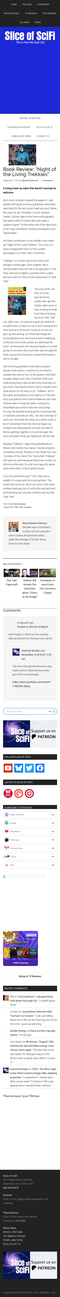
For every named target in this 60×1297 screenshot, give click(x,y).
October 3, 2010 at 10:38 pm (32, 626)
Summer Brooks (31, 650)
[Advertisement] (30, 78)
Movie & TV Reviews (30, 976)
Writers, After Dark (12, 1232)
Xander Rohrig (18, 1030)
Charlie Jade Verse (13, 1240)
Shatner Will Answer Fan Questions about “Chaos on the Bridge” (30, 588)
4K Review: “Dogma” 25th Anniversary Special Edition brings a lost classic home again (32, 1045)
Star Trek (19, 507)
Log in (54, 1292)
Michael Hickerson (30, 180)
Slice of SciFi (30, 37)
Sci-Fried (20, 1220)
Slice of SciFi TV (12, 1244)
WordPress (44, 1292)
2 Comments (47, 180)
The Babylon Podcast (14, 1236)
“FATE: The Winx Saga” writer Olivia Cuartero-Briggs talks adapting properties (33, 1073)
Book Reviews (20, 504)
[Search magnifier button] (54, 711)
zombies (27, 507)
